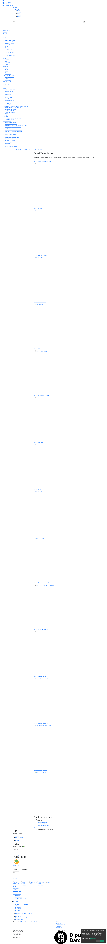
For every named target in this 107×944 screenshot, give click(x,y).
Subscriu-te (16, 865)
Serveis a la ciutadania (20, 898)
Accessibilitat (59, 927)
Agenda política (19, 837)
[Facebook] (28, 921)
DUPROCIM (18, 909)
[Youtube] (33, 921)
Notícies (17, 840)
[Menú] (1, 29)
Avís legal (58, 926)
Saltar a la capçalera (6, 0)
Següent (19, 855)
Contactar (15, 7)
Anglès (18, 13)
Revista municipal (19, 919)
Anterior (15, 855)
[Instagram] (39, 921)
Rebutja (97, 940)
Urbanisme (18, 907)
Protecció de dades (60, 924)
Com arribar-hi (18, 897)
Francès (19, 16)
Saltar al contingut (6, 2)
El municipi (17, 895)
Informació (18, 916)
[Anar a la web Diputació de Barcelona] (74, 937)
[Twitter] (22, 921)
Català (18, 10)
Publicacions (18, 842)
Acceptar (102, 940)
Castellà (19, 12)
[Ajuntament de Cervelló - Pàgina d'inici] (24, 24)
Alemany (19, 15)
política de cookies (93, 938)
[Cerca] (84, 22)
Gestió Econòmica (19, 912)
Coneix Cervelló (17, 894)
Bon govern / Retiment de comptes (23, 913)
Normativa (17, 910)
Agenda (17, 836)
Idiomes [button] (17, 9)
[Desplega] (31, 150)
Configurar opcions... (86, 940)
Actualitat (15, 914)
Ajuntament (16, 901)
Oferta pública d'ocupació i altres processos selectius (27, 906)
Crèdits (58, 921)
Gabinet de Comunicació (21, 917)
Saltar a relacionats (6, 3)
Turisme (17, 900)
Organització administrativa (21, 904)
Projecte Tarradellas (38, 149)
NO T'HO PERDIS (26, 149)
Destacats (18, 149)
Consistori (17, 903)
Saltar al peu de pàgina (7, 5)
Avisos (16, 839)
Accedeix (15, 878)
